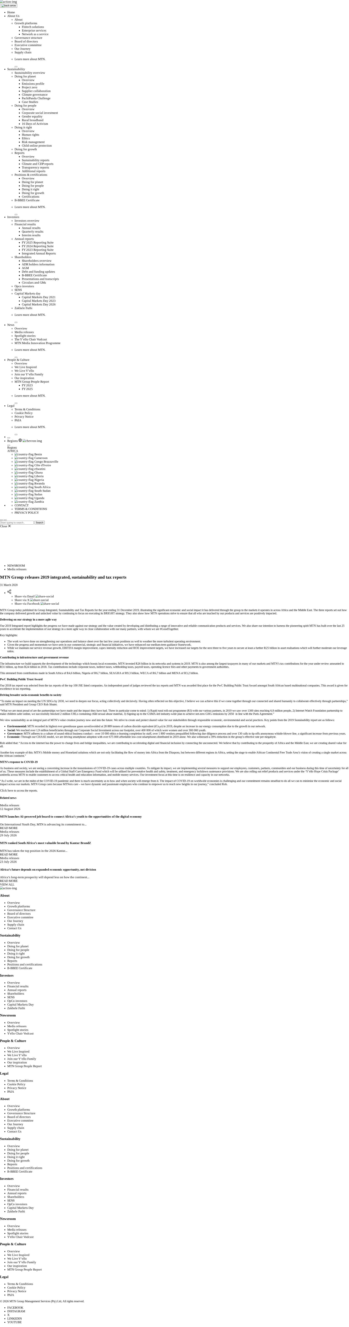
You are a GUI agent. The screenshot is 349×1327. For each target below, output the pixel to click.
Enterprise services (34, 30)
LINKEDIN (14, 1318)
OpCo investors (17, 1001)
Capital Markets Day (20, 1004)
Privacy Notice (24, 416)
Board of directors (26, 41)
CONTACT (22, 505)
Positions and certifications (24, 964)
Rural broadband (32, 120)
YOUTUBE (14, 1322)
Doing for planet (25, 76)
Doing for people (26, 105)
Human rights (30, 134)
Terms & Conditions (27, 409)
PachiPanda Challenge (36, 98)
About (19, 19)
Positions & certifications (31, 174)
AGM (25, 268)
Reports (20, 153)
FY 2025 (27, 389)
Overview (28, 80)
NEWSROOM (16, 565)
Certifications (30, 196)
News (10, 325)
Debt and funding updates (38, 271)
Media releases (24, 332)
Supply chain (23, 52)
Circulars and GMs (34, 282)
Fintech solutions (33, 27)
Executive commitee (20, 917)
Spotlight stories (25, 335)
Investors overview (27, 220)
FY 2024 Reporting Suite (38, 246)
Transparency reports (35, 167)
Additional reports (33, 171)
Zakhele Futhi (23, 308)
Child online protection (37, 145)
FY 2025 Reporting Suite (38, 242)
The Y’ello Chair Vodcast (31, 339)
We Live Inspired (26, 367)
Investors (13, 217)
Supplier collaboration (36, 91)
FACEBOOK (15, 1307)
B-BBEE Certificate (27, 200)
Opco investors (24, 286)
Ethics (26, 138)
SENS (18, 290)
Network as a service (35, 34)
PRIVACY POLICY (27, 512)
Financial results (25, 224)
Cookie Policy (24, 413)
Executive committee (28, 45)
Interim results (31, 235)
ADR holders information (38, 264)
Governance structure (28, 38)
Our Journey (23, 48)
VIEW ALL (7, 884)
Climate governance (35, 94)
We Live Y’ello (24, 370)
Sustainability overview (30, 72)
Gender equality (32, 116)
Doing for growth (26, 149)
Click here (6, 790)
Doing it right (23, 127)
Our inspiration (24, 378)
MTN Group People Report (32, 381)
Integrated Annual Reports (39, 253)
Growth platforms (26, 23)
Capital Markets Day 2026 (39, 304)
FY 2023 (27, 385)
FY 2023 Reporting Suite (38, 250)
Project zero (29, 87)
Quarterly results (32, 231)
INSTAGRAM (16, 1311)
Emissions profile (33, 83)
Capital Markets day (28, 293)
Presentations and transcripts (40, 279)
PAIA (18, 420)
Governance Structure (21, 910)
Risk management (33, 142)
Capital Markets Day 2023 (39, 301)
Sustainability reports (35, 160)
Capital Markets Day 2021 (39, 297)
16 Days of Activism (35, 123)
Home (11, 12)
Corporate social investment (40, 113)
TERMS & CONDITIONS (31, 509)
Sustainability (16, 69)
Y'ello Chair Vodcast (20, 1033)
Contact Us (14, 928)
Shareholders (23, 257)
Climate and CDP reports (37, 164)
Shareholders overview (36, 260)
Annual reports (24, 239)
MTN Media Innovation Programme (38, 343)
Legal (11, 405)
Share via (25, 596)
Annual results (31, 228)
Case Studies (30, 102)
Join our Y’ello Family (29, 374)
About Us (13, 16)
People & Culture (18, 360)
